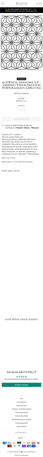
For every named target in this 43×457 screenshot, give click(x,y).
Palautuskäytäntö (21, 416)
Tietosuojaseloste (21, 423)
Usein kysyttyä (21, 405)
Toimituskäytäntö (21, 412)
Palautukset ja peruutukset (21, 419)
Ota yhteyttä (21, 402)
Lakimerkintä (21, 426)
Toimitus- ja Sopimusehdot (21, 409)
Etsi (21, 398)
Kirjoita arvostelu (21, 385)
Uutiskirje (21, 432)
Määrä (21, 105)
